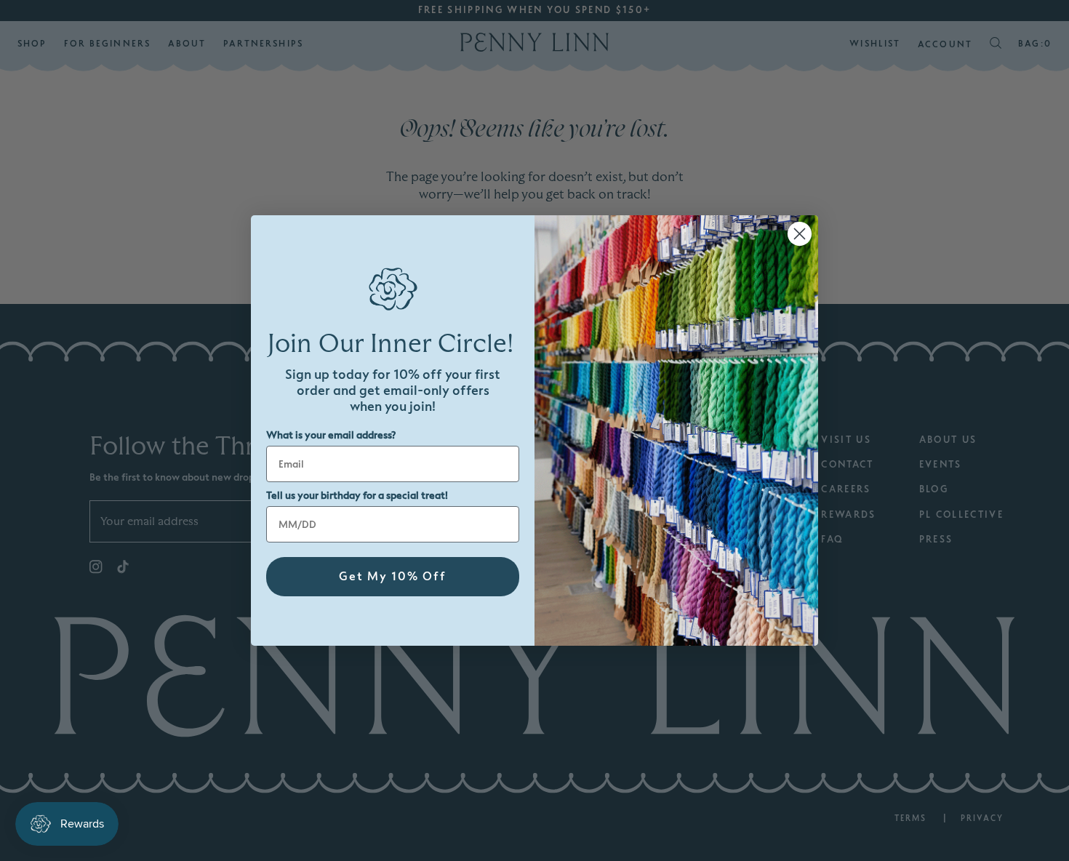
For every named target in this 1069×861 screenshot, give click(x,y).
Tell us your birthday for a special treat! (357, 495)
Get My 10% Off (393, 576)
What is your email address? (331, 435)
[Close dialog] (799, 234)
